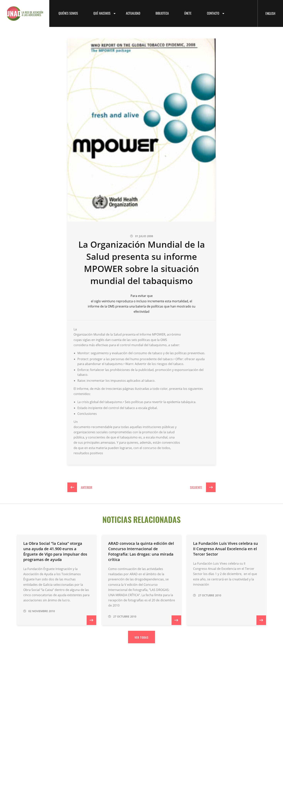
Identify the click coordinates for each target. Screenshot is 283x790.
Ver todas (142, 637)
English (270, 13)
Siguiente (196, 487)
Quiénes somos (68, 13)
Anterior (86, 487)
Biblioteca (162, 13)
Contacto (213, 13)
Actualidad (133, 13)
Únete (188, 13)
